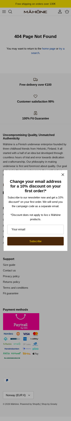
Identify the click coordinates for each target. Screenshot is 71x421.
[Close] (63, 175)
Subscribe (35, 241)
